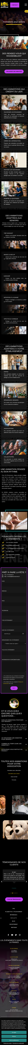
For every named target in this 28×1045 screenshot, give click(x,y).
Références (13, 914)
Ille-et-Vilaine (14, 957)
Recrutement (14, 924)
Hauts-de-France (14, 982)
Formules (14, 779)
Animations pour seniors (14, 773)
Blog (13, 921)
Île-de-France (14, 948)
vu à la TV (14, 918)
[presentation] (11, 893)
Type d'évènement (7, 620)
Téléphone (5, 610)
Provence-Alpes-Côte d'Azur (14, 974)
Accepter (14, 1032)
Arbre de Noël (14, 776)
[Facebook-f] (8, 935)
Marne (14, 999)
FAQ (14, 908)
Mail (3, 600)
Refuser (14, 1036)
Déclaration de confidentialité (18, 1043)
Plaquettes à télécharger (13, 911)
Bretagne (14, 990)
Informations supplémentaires (11, 659)
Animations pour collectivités (14, 770)
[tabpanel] (14, 880)
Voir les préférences (14, 1040)
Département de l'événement (10, 640)
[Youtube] (12, 935)
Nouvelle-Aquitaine (14, 965)
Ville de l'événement (8, 649)
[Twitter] (16, 935)
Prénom (4, 591)
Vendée (14, 1007)
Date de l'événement (8, 630)
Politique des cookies (7, 1043)
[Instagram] (20, 935)
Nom (3, 581)
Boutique (14, 927)
